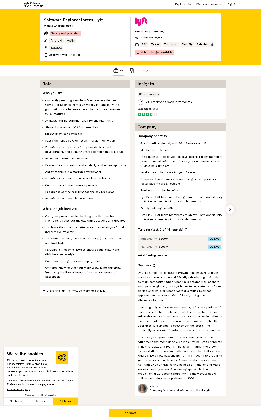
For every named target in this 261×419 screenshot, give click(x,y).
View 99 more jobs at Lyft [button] (88, 290)
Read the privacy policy (18, 389)
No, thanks (16, 401)
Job (121, 70)
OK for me (66, 401)
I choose (41, 401)
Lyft (99, 20)
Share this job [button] (56, 290)
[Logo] (34, 4)
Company (141, 70)
